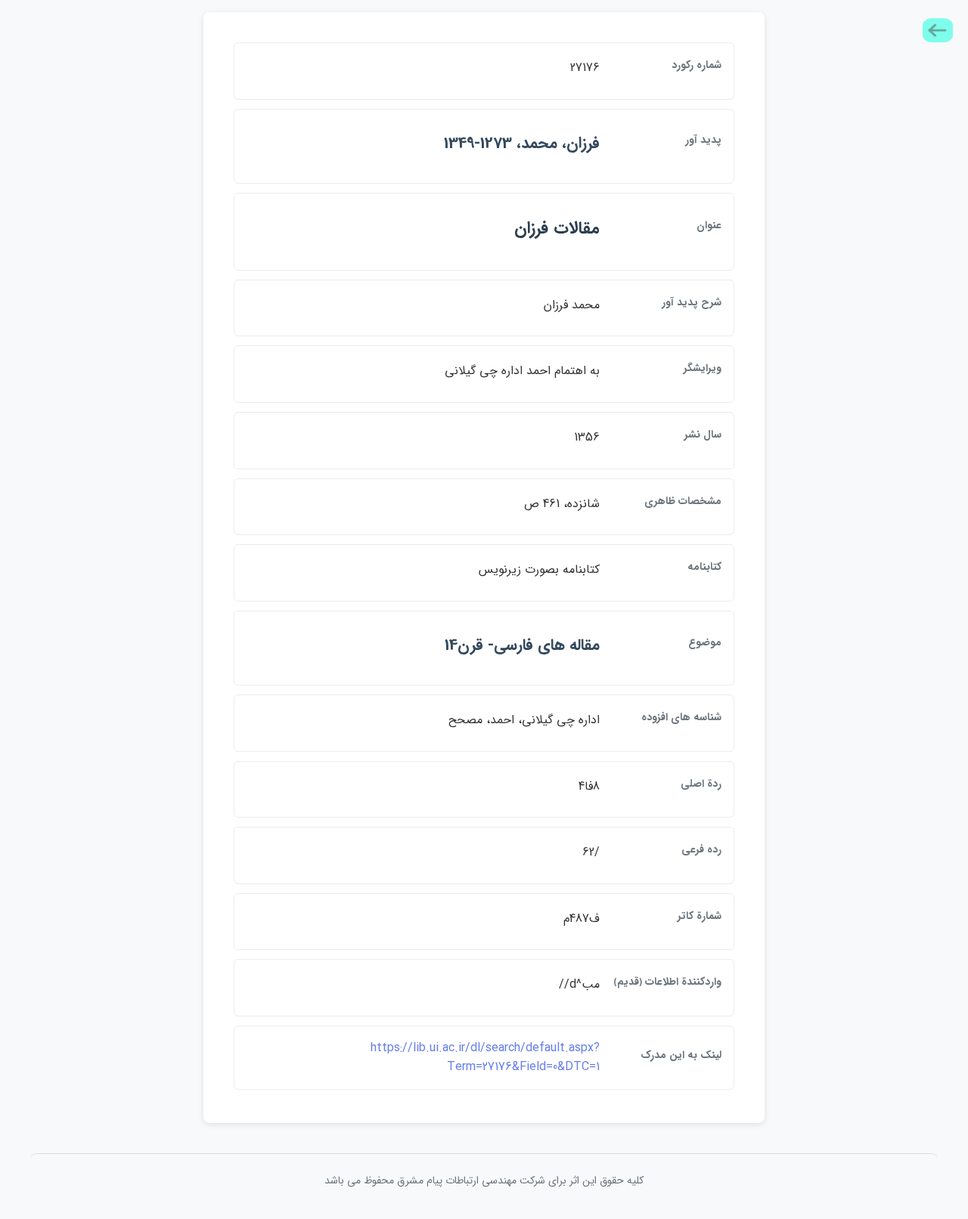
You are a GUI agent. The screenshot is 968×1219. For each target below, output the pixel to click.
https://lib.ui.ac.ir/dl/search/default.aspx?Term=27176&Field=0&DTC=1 (485, 1057)
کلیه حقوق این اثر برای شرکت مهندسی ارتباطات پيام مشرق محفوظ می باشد (484, 1180)
